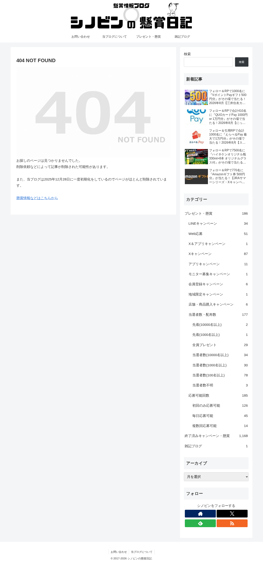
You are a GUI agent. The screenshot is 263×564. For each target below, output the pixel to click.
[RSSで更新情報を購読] (232, 523)
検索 (187, 54)
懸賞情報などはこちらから (37, 198)
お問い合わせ (119, 551)
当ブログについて (141, 551)
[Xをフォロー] (232, 513)
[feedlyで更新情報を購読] (200, 523)
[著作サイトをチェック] (200, 513)
